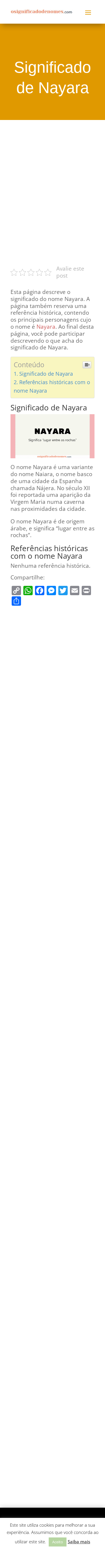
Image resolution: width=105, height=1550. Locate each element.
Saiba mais (79, 1541)
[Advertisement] (52, 191)
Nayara (45, 326)
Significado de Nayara (46, 373)
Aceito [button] (57, 1541)
